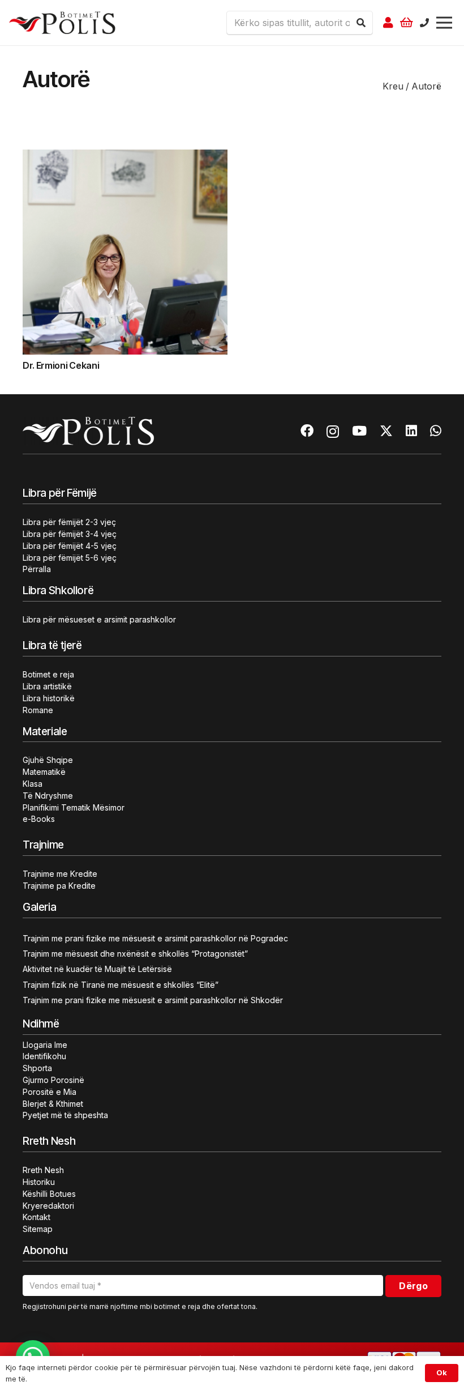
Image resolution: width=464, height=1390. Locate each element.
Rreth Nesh (43, 1170)
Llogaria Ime (45, 1045)
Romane (38, 710)
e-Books (39, 819)
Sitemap (38, 1229)
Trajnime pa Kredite (59, 885)
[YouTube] (359, 430)
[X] (386, 431)
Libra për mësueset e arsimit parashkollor (99, 619)
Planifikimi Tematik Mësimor (73, 807)
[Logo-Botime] (62, 22)
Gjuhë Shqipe (48, 760)
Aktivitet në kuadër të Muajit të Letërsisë (97, 969)
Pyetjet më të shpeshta (65, 1115)
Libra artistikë (47, 686)
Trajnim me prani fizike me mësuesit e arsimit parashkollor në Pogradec (155, 938)
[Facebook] (306, 430)
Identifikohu (44, 1056)
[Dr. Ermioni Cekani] (125, 156)
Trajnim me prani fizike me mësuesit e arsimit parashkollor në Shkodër (153, 1000)
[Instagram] (332, 431)
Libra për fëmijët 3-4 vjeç (70, 534)
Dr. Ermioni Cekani (61, 365)
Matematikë (44, 772)
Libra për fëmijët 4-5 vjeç (70, 546)
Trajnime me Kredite (60, 874)
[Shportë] (406, 22)
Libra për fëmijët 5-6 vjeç (70, 557)
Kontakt (36, 1217)
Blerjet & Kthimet (53, 1103)
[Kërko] (361, 22)
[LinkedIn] (411, 430)
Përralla (37, 569)
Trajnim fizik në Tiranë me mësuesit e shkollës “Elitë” (120, 985)
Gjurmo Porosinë (53, 1080)
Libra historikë (49, 698)
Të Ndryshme (48, 795)
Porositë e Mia (49, 1092)
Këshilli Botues (49, 1194)
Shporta (37, 1068)
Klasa (32, 783)
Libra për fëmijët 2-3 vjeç (69, 522)
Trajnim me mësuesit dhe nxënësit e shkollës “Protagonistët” (135, 953)
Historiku (39, 1182)
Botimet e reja (48, 674)
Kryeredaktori (48, 1205)
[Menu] (444, 22)
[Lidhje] (388, 22)
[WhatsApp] (435, 430)
